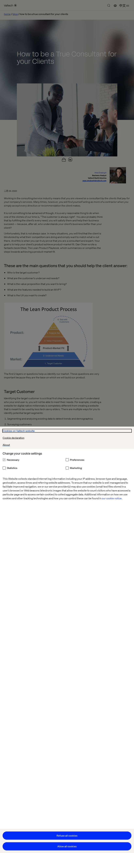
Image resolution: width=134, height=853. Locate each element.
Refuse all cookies (67, 835)
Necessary (13, 459)
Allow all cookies (67, 846)
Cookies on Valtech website (19, 430)
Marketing (76, 468)
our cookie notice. (112, 498)
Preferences (77, 459)
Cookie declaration (13, 437)
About (6, 444)
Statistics (12, 468)
